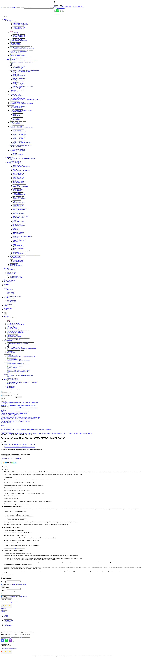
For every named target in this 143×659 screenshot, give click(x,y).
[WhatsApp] (12, 462)
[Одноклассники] (3, 462)
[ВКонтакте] (1, 462)
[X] (8, 462)
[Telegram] (16, 462)
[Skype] (14, 462)
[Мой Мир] (6, 462)
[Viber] (10, 462)
